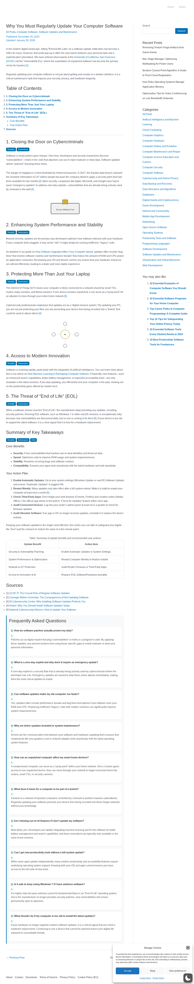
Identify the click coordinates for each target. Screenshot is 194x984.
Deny (152, 970)
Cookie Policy (145, 978)
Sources (11, 129)
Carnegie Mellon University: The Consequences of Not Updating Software (49, 597)
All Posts (11, 32)
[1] (27, 65)
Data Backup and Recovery (157, 183)
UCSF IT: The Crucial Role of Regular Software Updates (39, 593)
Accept (127, 970)
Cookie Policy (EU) (88, 977)
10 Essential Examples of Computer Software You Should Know (168, 288)
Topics (182, 6)
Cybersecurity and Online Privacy (160, 178)
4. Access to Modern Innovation (24, 108)
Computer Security (152, 167)
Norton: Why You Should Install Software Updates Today (39, 605)
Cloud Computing (151, 130)
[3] (32, 189)
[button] (187, 947)
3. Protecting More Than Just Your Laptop (30, 104)
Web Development (152, 265)
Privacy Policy (158, 978)
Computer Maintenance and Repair (161, 151)
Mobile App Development (156, 216)
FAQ (33, 440)
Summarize (23, 149)
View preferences (177, 970)
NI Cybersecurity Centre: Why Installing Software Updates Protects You (47, 601)
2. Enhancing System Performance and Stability (33, 100)
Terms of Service (48, 977)
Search (146, 25)
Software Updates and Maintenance (58, 32)
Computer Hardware (153, 140)
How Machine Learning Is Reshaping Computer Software (58, 374)
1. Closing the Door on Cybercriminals (28, 96)
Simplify (11, 149)
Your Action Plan (19, 125)
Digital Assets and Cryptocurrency (160, 200)
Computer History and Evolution (159, 146)
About (9, 977)
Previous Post (15, 957)
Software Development (154, 249)
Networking (148, 222)
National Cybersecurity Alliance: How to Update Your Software (42, 609)
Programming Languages (156, 243)
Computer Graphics (152, 135)
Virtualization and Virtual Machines (161, 260)
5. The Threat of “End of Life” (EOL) (26, 112)
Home (170, 6)
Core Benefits (17, 121)
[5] (95, 418)
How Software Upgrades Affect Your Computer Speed (64, 252)
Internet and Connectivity (155, 211)
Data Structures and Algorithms (159, 189)
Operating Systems (152, 232)
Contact (19, 977)
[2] (40, 181)
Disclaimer (31, 977)
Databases (148, 194)
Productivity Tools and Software (159, 238)
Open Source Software (154, 227)
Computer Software (27, 32)
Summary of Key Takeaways (22, 117)
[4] (40, 313)
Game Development (153, 205)
